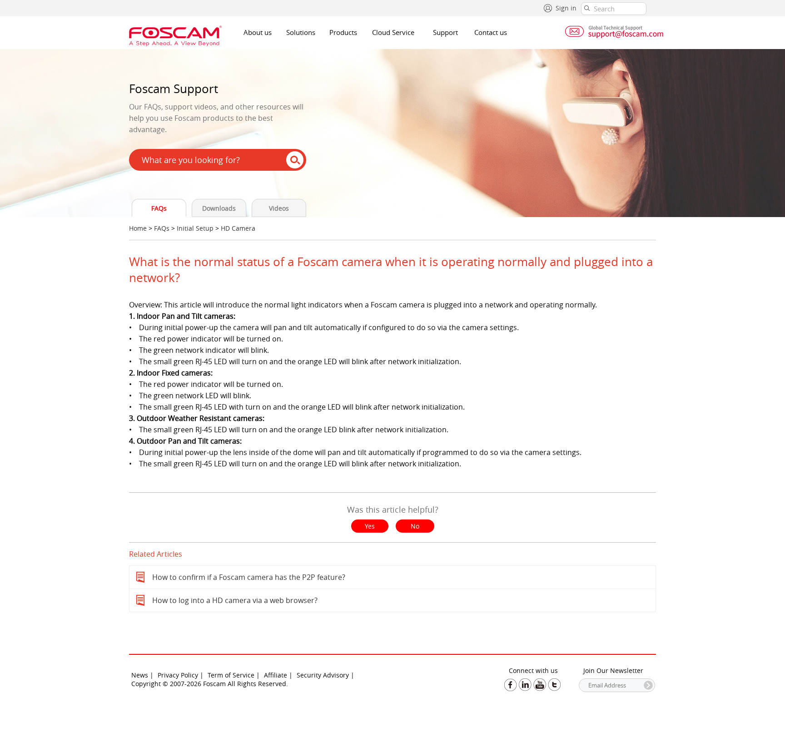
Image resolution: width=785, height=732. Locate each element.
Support (445, 32)
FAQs (159, 208)
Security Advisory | (325, 675)
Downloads (219, 208)
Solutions (300, 32)
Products (343, 32)
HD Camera (238, 228)
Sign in (566, 8)
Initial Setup (195, 228)
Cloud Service (393, 32)
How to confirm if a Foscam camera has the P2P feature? (248, 577)
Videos (279, 208)
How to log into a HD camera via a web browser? (235, 600)
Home (138, 228)
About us (257, 32)
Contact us (490, 32)
